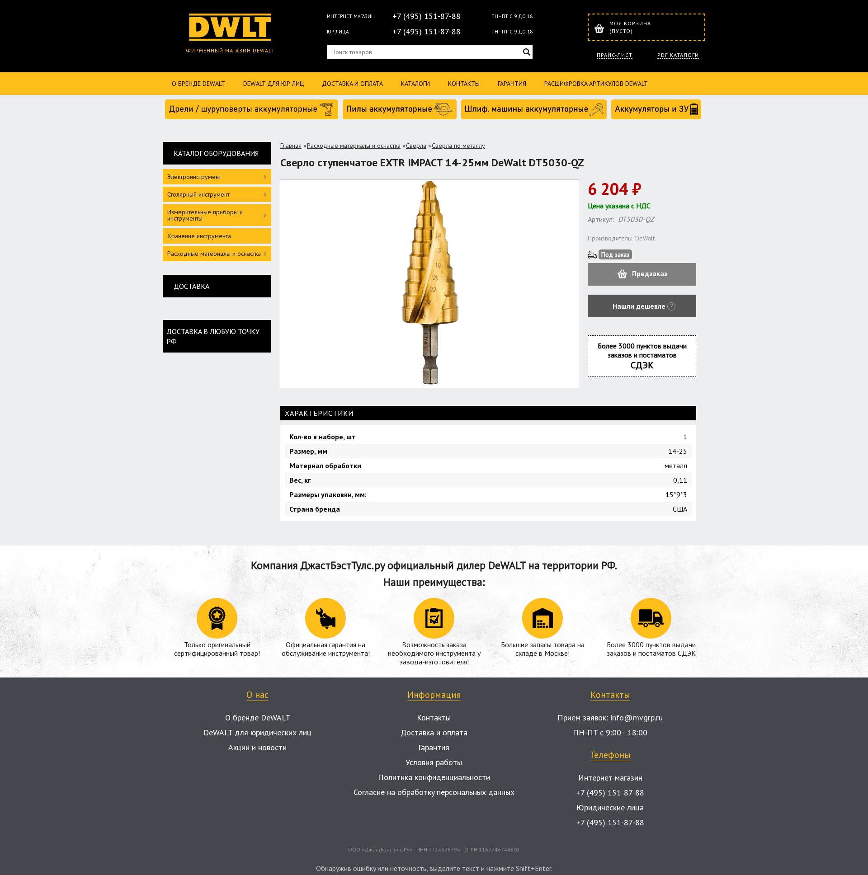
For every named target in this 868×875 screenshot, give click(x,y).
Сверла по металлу (458, 145)
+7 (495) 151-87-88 (426, 16)
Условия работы (434, 762)
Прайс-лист (614, 55)
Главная (291, 145)
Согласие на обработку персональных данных (434, 792)
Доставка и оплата (352, 84)
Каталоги (415, 84)
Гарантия (512, 84)
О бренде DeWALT (198, 84)
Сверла (416, 145)
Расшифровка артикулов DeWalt (596, 84)
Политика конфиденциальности (434, 777)
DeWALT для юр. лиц (273, 84)
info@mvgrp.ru (636, 717)
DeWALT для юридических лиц (257, 732)
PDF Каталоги (678, 55)
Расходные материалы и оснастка (354, 145)
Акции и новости (257, 747)
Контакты (464, 84)
